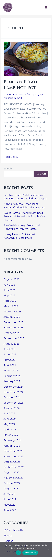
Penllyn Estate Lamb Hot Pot (21, 85)
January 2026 (12, 316)
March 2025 (11, 370)
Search (8, 168)
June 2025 (10, 354)
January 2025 (12, 381)
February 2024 (12, 440)
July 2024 (9, 413)
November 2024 (13, 392)
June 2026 (10, 290)
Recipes (33, 94)
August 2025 (11, 343)
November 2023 (13, 456)
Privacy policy (30, 552)
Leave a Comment (15, 94)
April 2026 (10, 300)
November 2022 (13, 477)
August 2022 (11, 488)
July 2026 (9, 284)
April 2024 (10, 429)
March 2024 (11, 434)
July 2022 (9, 493)
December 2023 (13, 451)
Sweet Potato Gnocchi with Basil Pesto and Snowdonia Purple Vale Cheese (24, 216)
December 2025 (13, 322)
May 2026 (9, 295)
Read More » (11, 156)
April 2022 (10, 510)
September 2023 (14, 467)
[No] (48, 549)
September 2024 (14, 402)
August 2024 (11, 408)
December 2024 (13, 386)
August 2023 (11, 472)
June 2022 (10, 499)
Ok (18, 552)
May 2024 (9, 424)
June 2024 (10, 418)
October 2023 (12, 461)
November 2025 (13, 327)
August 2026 (11, 279)
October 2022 (12, 483)
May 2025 (9, 359)
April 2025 (10, 365)
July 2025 (9, 349)
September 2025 (14, 338)
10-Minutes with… (14, 530)
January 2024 (12, 445)
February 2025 (12, 375)
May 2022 (9, 504)
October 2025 (12, 332)
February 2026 (12, 311)
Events (8, 535)
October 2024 (12, 397)
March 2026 (11, 306)
